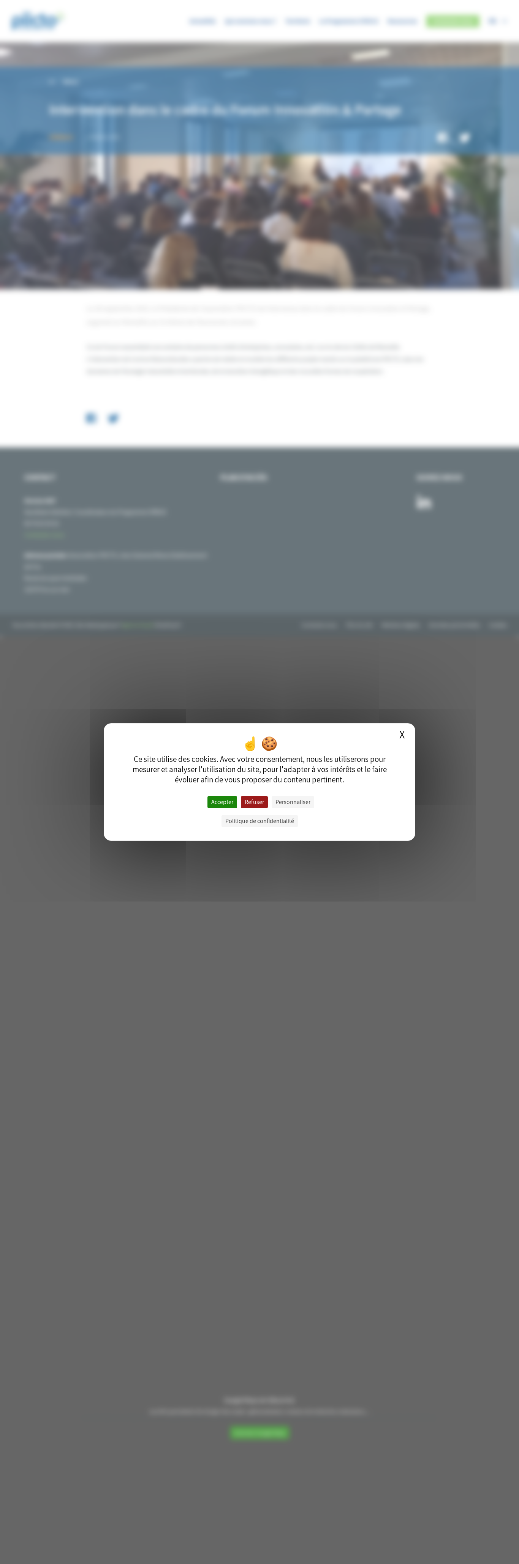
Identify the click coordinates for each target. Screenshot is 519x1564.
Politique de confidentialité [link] (259, 821)
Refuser (254, 802)
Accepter (222, 802)
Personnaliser (292, 802)
